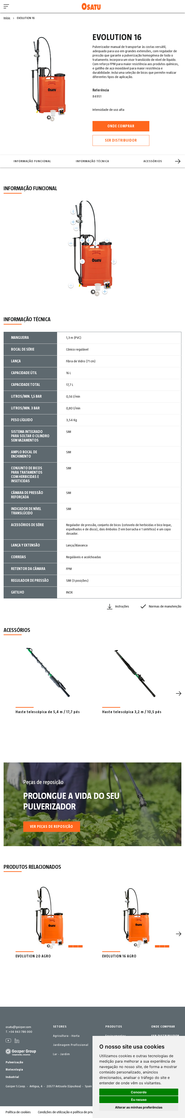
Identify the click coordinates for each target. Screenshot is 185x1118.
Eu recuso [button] (139, 1099)
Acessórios (152, 161)
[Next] (177, 161)
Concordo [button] (139, 1092)
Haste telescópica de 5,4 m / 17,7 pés (48, 712)
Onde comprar (120, 126)
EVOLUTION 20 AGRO (33, 956)
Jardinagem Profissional (70, 1045)
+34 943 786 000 (20, 1031)
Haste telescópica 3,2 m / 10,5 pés (132, 712)
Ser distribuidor (121, 140)
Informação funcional (32, 161)
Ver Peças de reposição (51, 826)
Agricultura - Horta (66, 1035)
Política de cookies (18, 1112)
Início (7, 18)
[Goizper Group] (21, 1054)
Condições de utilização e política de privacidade (71, 1112)
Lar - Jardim (61, 1054)
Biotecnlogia (14, 1069)
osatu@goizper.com (18, 1027)
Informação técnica (92, 161)
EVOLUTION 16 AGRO (119, 956)
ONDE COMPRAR (163, 1026)
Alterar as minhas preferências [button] (138, 1107)
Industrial (12, 1077)
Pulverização (14, 1062)
